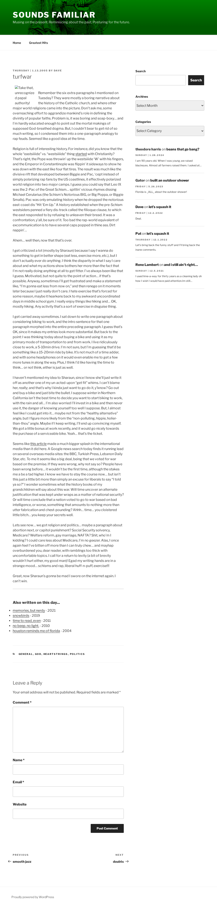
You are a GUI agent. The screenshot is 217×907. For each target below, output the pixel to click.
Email (18, 782)
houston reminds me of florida (36, 631)
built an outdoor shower (169, 180)
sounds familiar (54, 14)
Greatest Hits (38, 42)
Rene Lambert (147, 265)
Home (17, 42)
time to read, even (27, 621)
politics (77, 654)
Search (140, 71)
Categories (143, 122)
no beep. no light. (26, 626)
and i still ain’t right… (181, 265)
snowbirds (21, 616)
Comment (22, 702)
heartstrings (55, 654)
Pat (138, 234)
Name (19, 760)
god (38, 654)
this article (38, 444)
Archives (141, 96)
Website (19, 804)
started (81, 154)
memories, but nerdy (29, 610)
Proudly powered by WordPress (32, 897)
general (26, 654)
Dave (58, 70)
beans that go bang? (182, 149)
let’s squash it (160, 207)
